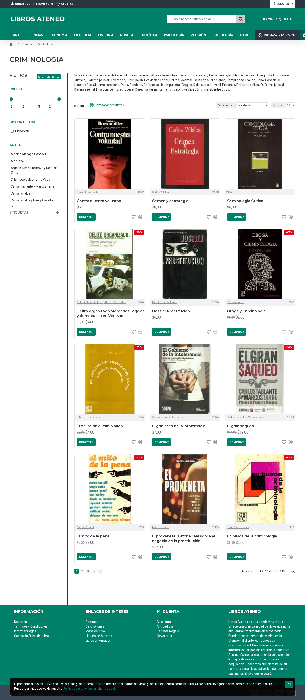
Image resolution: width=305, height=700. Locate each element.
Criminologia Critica (245, 201)
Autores (17, 145)
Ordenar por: (225, 105)
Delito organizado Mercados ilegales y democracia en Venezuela (111, 313)
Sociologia (25, 44)
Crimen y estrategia (170, 201)
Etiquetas (19, 212)
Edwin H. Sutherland (89, 417)
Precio (16, 89)
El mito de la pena (93, 536)
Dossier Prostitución (171, 311)
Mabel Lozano (160, 527)
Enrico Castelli (85, 527)
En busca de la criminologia (252, 536)
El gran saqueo (240, 426)
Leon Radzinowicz (238, 527)
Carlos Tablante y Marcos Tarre (245, 417)
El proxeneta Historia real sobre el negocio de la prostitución (183, 538)
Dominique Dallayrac (164, 302)
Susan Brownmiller (88, 192)
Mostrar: (278, 105)
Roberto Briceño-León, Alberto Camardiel (101, 302)
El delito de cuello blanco (100, 426)
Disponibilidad (23, 122)
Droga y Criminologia (246, 311)
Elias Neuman (235, 302)
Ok (289, 684)
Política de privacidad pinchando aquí (89, 688)
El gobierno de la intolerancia (178, 426)
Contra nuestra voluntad (99, 201)
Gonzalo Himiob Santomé (167, 417)
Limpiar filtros (50, 76)
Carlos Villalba (160, 192)
